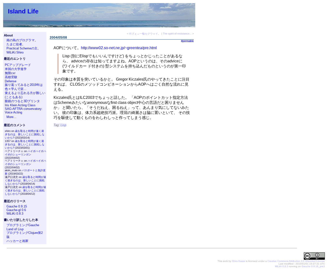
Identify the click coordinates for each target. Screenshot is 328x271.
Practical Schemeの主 (21, 48)
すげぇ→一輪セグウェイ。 (145, 33)
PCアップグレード (18, 65)
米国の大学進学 (16, 69)
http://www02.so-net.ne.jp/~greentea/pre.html (119, 48)
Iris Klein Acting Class (20, 105)
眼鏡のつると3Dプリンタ (22, 101)
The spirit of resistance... (177, 33)
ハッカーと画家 (17, 241)
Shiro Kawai (238, 261)
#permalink (187, 41)
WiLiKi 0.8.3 (14, 213)
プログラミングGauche (22, 225)
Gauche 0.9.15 (16, 206)
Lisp (63, 125)
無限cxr (10, 73)
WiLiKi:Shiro (15, 52)
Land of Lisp (15, 229)
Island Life (23, 11)
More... (11, 117)
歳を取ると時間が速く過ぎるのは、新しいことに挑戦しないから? (24, 134)
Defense (10, 81)
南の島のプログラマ (20, 40)
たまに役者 (14, 44)
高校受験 (11, 77)
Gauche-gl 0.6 (16, 210)
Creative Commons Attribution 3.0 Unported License (296, 261)
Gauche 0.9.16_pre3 (313, 266)
